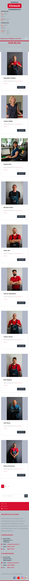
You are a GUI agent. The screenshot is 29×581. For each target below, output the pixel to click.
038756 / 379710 (11, 546)
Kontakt (5, 503)
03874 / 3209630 (11, 565)
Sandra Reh (7, 164)
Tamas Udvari (8, 337)
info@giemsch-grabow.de (13, 544)
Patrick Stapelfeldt (10, 293)
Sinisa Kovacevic (9, 466)
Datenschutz (5, 508)
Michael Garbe (8, 207)
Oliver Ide (7, 250)
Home (14, 49)
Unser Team (19, 49)
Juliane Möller (8, 121)
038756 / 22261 (10, 549)
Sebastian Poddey (10, 78)
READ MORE (21, 87)
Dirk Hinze (7, 423)
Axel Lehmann (18, 81)
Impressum (5, 506)
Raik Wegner (8, 380)
